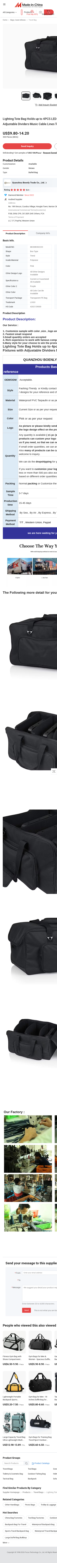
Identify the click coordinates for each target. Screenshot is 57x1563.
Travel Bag (33, 20)
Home (5, 20)
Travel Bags (8, 1468)
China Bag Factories (13, 1517)
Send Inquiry (27, 146)
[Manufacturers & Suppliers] (28, 4)
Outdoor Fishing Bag (37, 1473)
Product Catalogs (42, 1463)
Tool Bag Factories (36, 1517)
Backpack (32, 1478)
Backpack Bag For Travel (15, 1524)
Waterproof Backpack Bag (43, 1524)
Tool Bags (32, 1468)
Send (26, 1310)
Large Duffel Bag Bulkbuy (16, 1537)
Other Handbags (12, 1504)
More (5, 1542)
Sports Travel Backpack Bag (17, 1531)
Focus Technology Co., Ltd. (35, 1552)
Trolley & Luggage (48, 1504)
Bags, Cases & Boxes (18, 20)
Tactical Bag (8, 1478)
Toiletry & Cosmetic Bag (13, 1473)
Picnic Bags (30, 1504)
